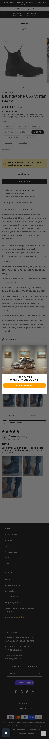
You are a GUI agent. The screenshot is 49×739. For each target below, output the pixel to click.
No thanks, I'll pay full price (24, 391)
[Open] (6, 732)
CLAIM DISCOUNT (24, 385)
